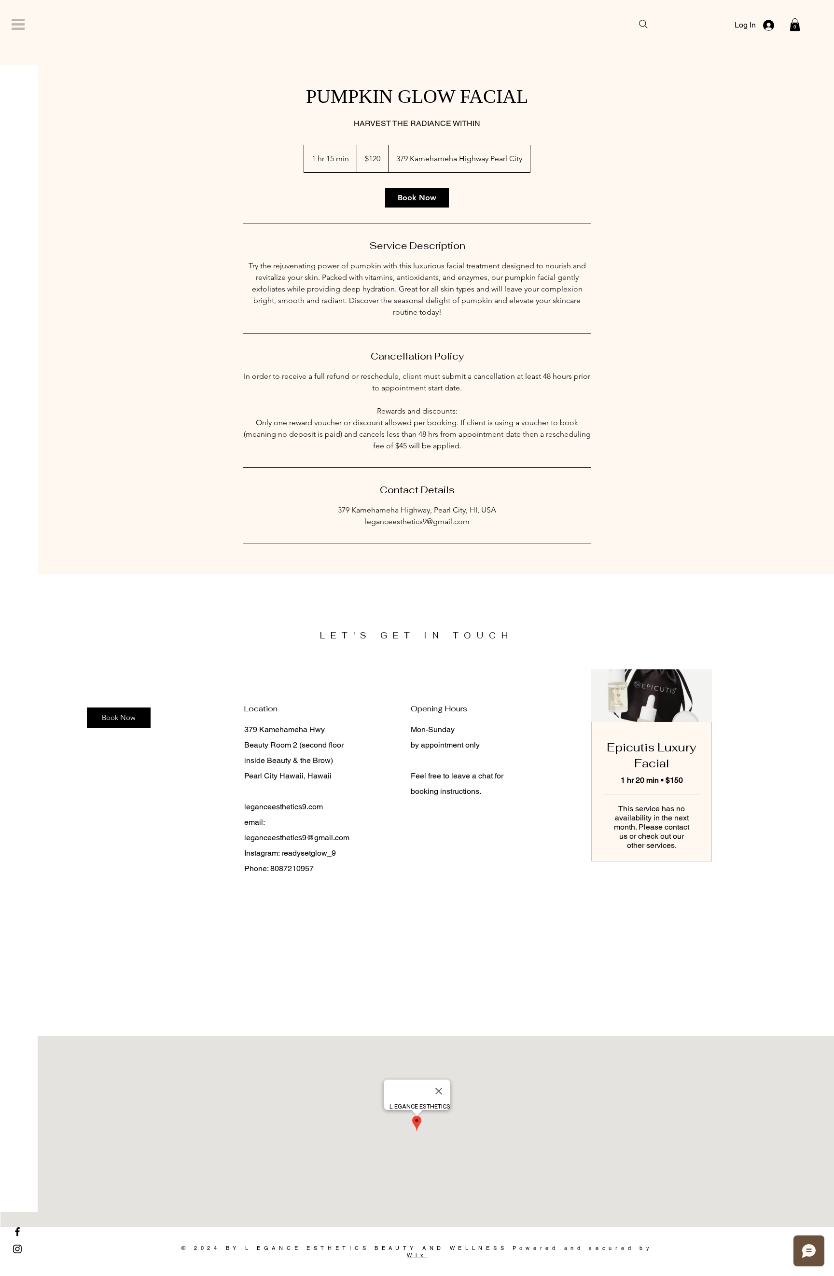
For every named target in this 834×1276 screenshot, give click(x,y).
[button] (18, 24)
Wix (417, 1255)
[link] (417, 198)
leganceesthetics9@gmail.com (296, 837)
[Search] (643, 24)
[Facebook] (17, 1231)
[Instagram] (17, 1249)
